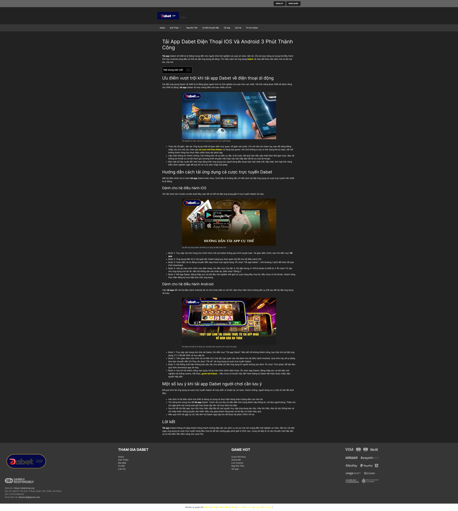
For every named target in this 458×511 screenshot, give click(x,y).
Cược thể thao (238, 457)
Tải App (227, 28)
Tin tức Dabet (252, 28)
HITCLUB (258, 507)
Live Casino (237, 463)
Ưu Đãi (121, 466)
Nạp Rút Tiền (192, 28)
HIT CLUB (267, 507)
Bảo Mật (122, 463)
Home (121, 457)
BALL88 (240, 507)
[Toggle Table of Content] (187, 70)
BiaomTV (249, 507)
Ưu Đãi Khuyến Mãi (210, 28)
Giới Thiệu (174, 28)
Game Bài (236, 460)
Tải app (235, 469)
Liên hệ (238, 28)
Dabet (185, 14)
